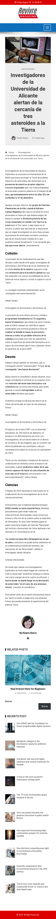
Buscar (8, 701)
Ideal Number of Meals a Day (28, 661)
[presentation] (7, 674)
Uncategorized (28, 69)
